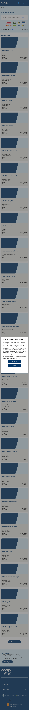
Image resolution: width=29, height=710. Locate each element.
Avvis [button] (14, 365)
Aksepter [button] (14, 361)
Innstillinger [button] (14, 369)
